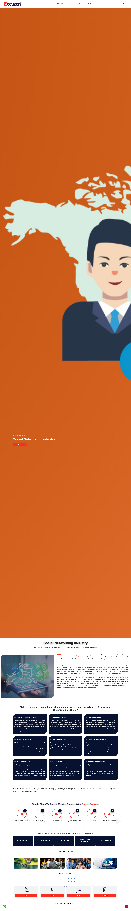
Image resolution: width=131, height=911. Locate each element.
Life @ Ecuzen (81, 4)
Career (72, 4)
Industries (22, 435)
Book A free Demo (19, 444)
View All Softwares (64, 874)
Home (48, 4)
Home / (16, 435)
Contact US (91, 4)
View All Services (64, 851)
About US (56, 4)
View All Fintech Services (64, 903)
